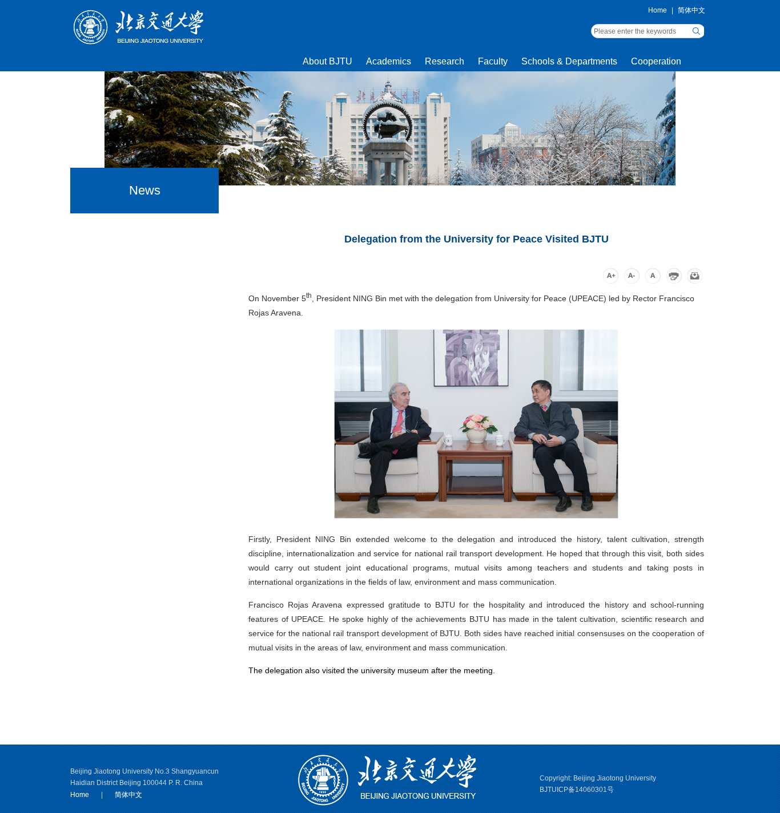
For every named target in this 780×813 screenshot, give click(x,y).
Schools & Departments (569, 61)
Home (657, 10)
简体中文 (691, 10)
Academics (388, 61)
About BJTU (327, 61)
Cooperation (656, 61)
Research (444, 61)
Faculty (493, 61)
